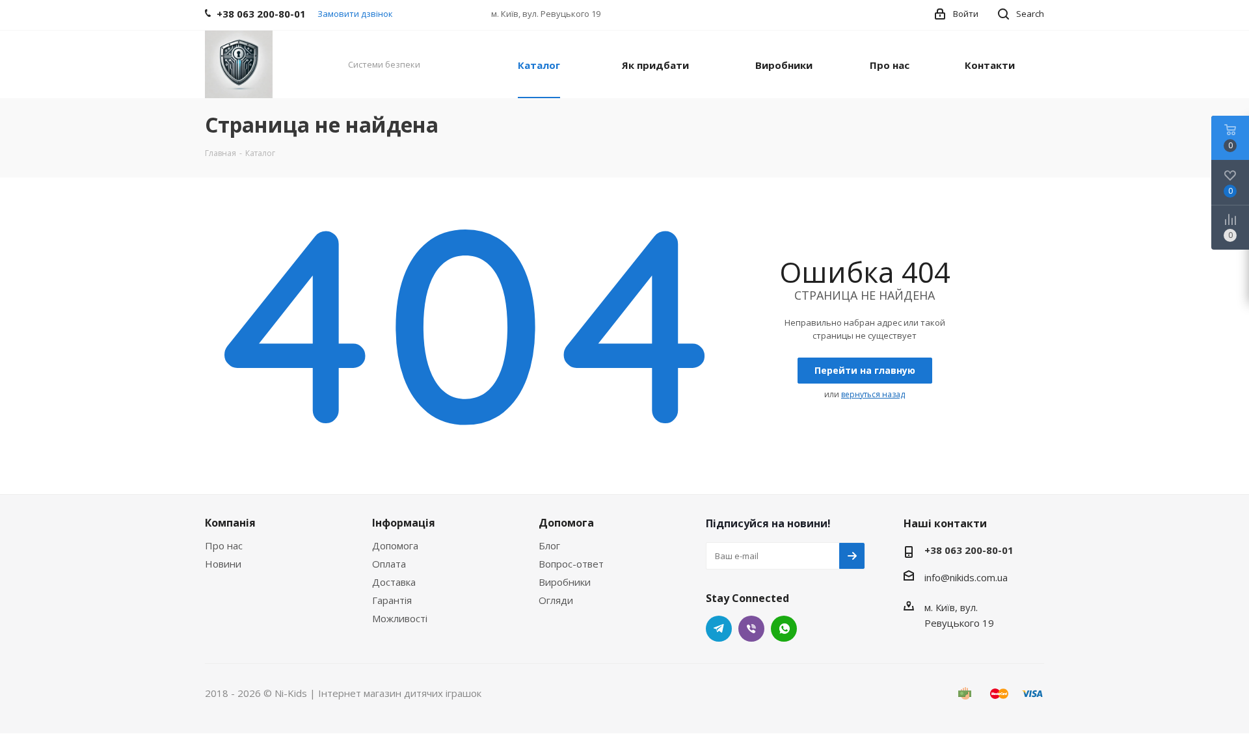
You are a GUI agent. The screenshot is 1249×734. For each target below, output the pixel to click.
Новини (223, 563)
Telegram (719, 629)
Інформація (403, 523)
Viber (751, 629)
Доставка (394, 581)
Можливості (399, 618)
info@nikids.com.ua (966, 577)
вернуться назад (873, 394)
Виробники (565, 581)
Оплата (389, 563)
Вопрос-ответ (571, 563)
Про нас (224, 545)
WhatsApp (784, 629)
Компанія (230, 523)
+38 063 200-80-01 (969, 550)
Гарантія (392, 600)
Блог (549, 545)
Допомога (395, 545)
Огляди (556, 600)
